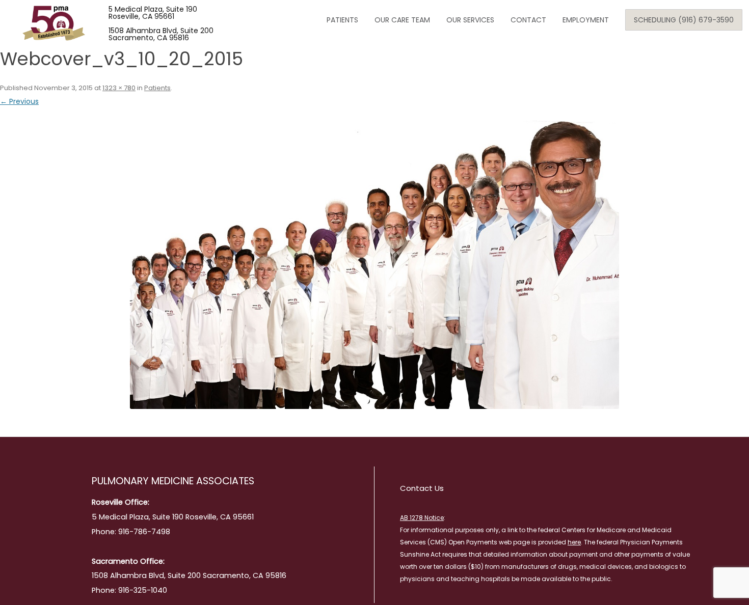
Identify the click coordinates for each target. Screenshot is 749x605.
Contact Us (422, 488)
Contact (528, 20)
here (574, 542)
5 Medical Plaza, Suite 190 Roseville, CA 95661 (153, 12)
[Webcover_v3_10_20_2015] (374, 265)
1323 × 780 (119, 88)
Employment (586, 20)
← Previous (19, 101)
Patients (342, 20)
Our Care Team (402, 20)
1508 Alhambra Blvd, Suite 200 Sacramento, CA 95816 (161, 34)
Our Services (470, 20)
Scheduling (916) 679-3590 (684, 20)
